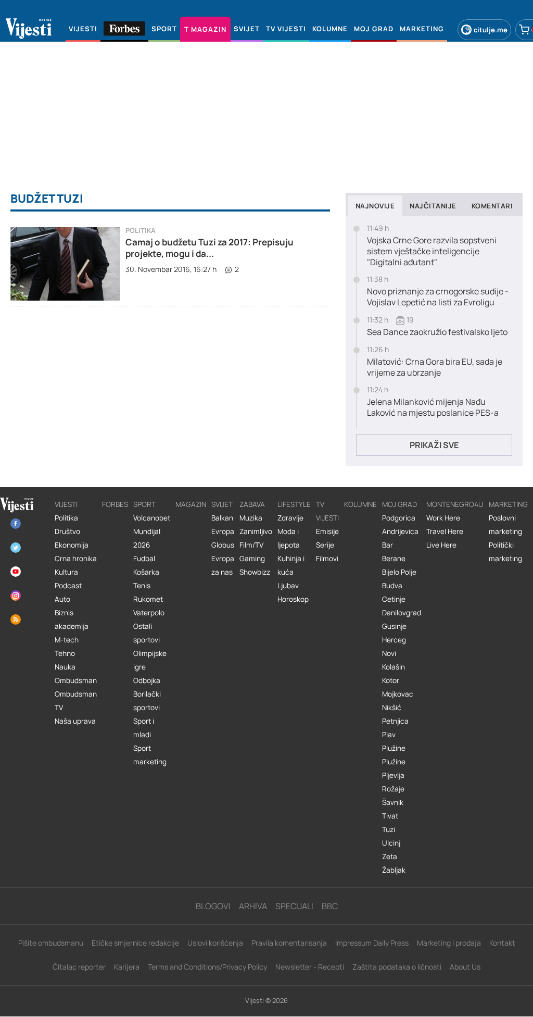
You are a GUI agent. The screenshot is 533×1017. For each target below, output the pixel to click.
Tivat (390, 816)
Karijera (126, 967)
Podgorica (398, 518)
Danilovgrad (401, 612)
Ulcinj (391, 843)
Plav (389, 734)
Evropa (222, 531)
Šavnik (392, 802)
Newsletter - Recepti (309, 967)
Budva (392, 585)
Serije (325, 545)
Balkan (222, 518)
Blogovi (213, 906)
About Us (465, 967)
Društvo (67, 531)
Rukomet (148, 599)
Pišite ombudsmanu (50, 943)
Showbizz (254, 572)
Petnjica (395, 721)
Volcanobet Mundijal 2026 (151, 531)
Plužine (393, 748)
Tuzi (388, 829)
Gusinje (394, 626)
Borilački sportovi (147, 700)
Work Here (443, 518)
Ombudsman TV (76, 700)
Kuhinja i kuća (290, 565)
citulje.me (490, 29)
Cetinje (393, 599)
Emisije (327, 531)
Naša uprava (75, 721)
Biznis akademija (71, 619)
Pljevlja (393, 775)
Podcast (68, 585)
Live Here (441, 545)
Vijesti (66, 504)
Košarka (146, 572)
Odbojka (146, 680)
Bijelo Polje (399, 572)
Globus (222, 545)
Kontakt (502, 943)
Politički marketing (505, 551)
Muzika (250, 518)
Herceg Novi (394, 646)
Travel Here (444, 531)
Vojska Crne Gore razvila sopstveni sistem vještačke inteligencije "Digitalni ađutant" (432, 251)
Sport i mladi (143, 727)
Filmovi (327, 558)
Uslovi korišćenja (215, 943)
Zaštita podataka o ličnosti (396, 967)
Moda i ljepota (288, 538)
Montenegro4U (455, 504)
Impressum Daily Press (372, 943)
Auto (62, 599)
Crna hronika (76, 558)
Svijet (222, 504)
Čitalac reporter (79, 967)
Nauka (65, 667)
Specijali (294, 906)
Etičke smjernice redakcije (135, 943)
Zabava (252, 504)
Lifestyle (294, 504)
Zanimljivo (255, 531)
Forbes (115, 504)
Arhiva (253, 906)
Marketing (508, 504)
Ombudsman (76, 680)
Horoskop (293, 599)
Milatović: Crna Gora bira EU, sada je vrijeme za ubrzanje (434, 367)
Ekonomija (71, 545)
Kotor (390, 680)
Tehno (65, 653)
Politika (140, 230)
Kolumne (360, 504)
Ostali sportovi (146, 633)
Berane (393, 558)
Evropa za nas (222, 565)
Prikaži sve (434, 445)
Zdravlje (290, 518)
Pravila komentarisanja (289, 943)
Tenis (141, 585)
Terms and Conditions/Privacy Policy (207, 967)
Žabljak (393, 870)
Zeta (389, 856)
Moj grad (399, 504)
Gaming (252, 558)
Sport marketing (150, 754)
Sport (144, 504)
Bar (387, 545)
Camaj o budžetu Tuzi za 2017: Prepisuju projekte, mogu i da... (209, 247)
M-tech (67, 639)
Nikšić (391, 707)
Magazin (190, 504)
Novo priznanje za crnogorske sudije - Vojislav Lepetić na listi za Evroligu (438, 297)
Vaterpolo (148, 612)
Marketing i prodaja (449, 943)
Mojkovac (397, 694)
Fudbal (144, 558)
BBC (330, 906)
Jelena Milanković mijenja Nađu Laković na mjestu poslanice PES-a (433, 407)
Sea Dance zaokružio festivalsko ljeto (437, 332)
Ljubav (288, 585)
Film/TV (251, 545)
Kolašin (393, 667)
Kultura (66, 572)
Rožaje (393, 788)
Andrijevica (400, 531)
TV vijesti (327, 511)
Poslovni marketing (505, 524)
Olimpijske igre (150, 660)
